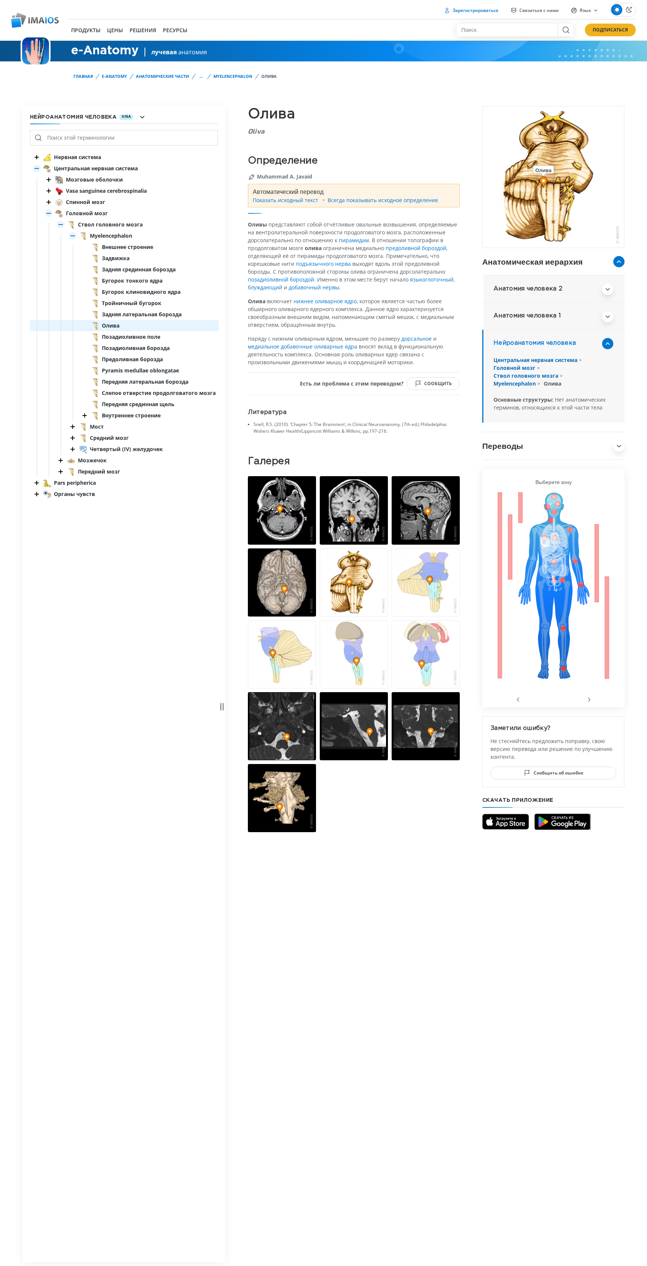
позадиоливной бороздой (281, 279)
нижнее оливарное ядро (325, 301)
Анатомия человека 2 (527, 289)
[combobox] (507, 30)
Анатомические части (162, 76)
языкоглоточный (431, 279)
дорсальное (416, 338)
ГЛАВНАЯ (83, 76)
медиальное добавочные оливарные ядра (302, 346)
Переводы (502, 445)
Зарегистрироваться (475, 10)
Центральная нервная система (536, 359)
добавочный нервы (314, 287)
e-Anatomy (114, 76)
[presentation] (517, 698)
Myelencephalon (232, 76)
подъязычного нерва (323, 263)
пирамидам (354, 240)
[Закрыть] (36, 157)
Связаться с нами (538, 10)
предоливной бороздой (416, 248)
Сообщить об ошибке (558, 773)
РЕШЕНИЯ (143, 30)
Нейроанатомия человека (534, 343)
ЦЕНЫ (115, 30)
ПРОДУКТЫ (85, 30)
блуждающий (265, 287)
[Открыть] (36, 168)
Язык (585, 10)
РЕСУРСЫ (175, 30)
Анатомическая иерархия (532, 261)
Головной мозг (515, 367)
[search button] (565, 30)
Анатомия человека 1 (527, 316)
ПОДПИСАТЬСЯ (610, 30)
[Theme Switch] (623, 10)
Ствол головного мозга (526, 375)
